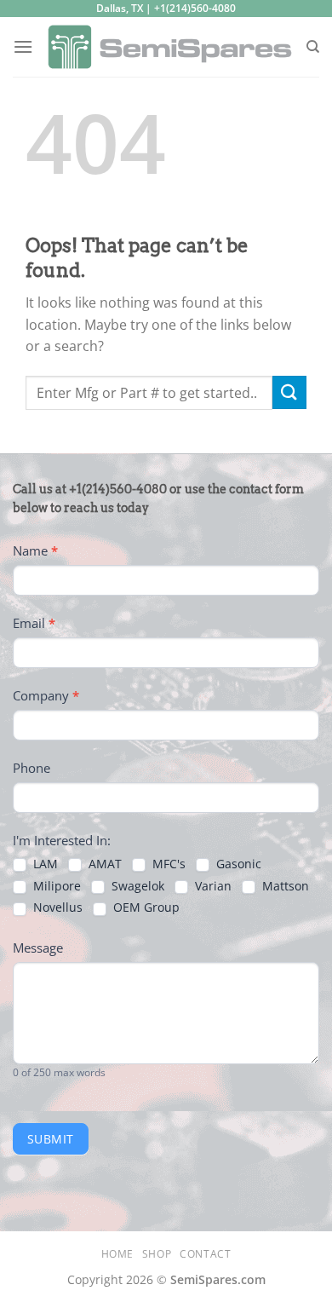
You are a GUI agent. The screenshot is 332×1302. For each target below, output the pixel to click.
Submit (50, 1139)
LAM (44, 864)
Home (117, 1254)
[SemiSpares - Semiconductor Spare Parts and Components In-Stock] (169, 47)
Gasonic (237, 864)
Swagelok (136, 886)
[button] (23, 46)
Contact (205, 1254)
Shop (156, 1254)
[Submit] (289, 392)
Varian (212, 886)
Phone (31, 767)
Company (46, 695)
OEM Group (145, 907)
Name (35, 550)
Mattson (284, 886)
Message (38, 947)
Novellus (56, 907)
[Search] (312, 47)
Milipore (55, 886)
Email (34, 622)
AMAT (103, 864)
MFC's (167, 864)
